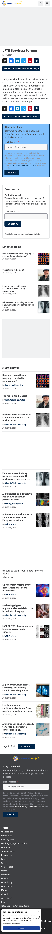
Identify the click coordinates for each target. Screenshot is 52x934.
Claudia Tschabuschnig (15, 424)
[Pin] (30, 60)
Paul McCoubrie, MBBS (15, 400)
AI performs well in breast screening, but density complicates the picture (16, 687)
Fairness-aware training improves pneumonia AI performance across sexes (18, 304)
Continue (13, 224)
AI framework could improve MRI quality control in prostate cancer (17, 497)
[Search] (40, 3)
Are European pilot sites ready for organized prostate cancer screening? (18, 727)
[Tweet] (23, 60)
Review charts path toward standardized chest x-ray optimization (14, 288)
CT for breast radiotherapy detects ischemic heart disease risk (16, 587)
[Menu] (47, 3)
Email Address (11, 142)
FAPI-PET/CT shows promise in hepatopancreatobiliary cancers (18, 629)
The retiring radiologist (13, 270)
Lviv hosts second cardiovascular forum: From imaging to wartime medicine (17, 708)
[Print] (4, 60)
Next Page (26, 746)
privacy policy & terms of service (23, 165)
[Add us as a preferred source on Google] (36, 60)
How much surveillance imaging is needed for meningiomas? (18, 255)
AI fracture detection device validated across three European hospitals (17, 517)
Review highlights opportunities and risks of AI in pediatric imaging (17, 608)
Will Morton (10, 524)
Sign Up (12, 172)
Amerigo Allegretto (14, 385)
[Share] (11, 60)
